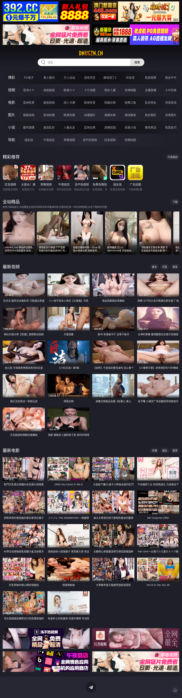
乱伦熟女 (150, 102)
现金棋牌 (150, 78)
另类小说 (130, 127)
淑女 (164, 450)
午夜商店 (49, 140)
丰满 (154, 450)
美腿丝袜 (110, 115)
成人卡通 (69, 102)
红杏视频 (110, 140)
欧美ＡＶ (69, 90)
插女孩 (29, 140)
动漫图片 (89, 115)
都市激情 (28, 127)
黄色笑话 (150, 127)
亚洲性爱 (28, 102)
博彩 (11, 77)
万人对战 (69, 78)
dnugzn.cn (91, 53)
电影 (11, 102)
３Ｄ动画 (89, 90)
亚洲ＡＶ (28, 90)
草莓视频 (69, 140)
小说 (11, 127)
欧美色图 (69, 115)
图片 (11, 115)
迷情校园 (110, 127)
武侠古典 (89, 127)
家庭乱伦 (49, 127)
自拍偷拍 (49, 90)
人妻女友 (69, 127)
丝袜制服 (130, 90)
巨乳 (164, 266)
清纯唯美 (130, 115)
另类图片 (170, 115)
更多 (175, 266)
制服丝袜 (110, 102)
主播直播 (150, 90)
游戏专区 (89, 78)
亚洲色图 (49, 115)
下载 (175, 201)
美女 (154, 266)
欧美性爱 (89, 102)
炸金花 (130, 78)
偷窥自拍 (28, 115)
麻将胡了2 (109, 78)
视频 (11, 90)
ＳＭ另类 (170, 90)
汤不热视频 (90, 140)
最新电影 (11, 450)
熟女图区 (150, 115)
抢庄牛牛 (170, 78)
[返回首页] (175, 690)
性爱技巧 (170, 127)
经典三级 (130, 102)
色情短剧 (130, 140)
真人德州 (49, 78)
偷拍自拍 (49, 102)
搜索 (137, 62)
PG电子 (29, 78)
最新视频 (11, 267)
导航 (11, 139)
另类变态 (170, 102)
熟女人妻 (110, 90)
